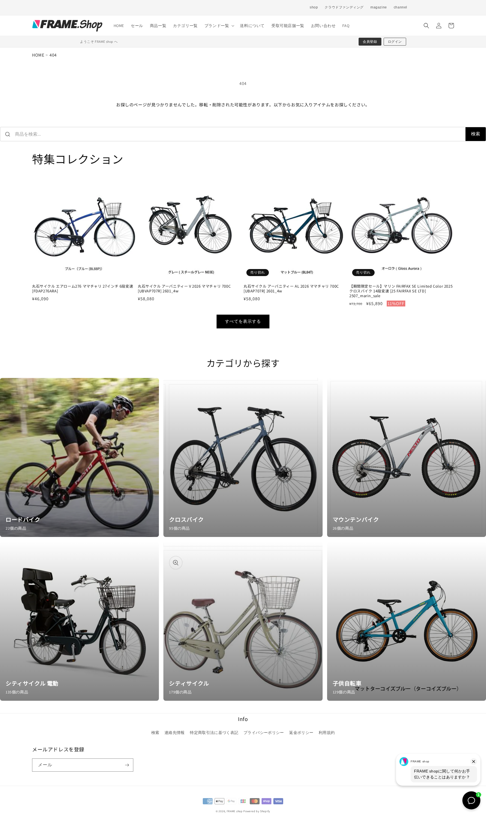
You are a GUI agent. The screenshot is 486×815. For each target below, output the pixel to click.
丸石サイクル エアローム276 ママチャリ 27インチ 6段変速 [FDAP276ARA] (82, 289)
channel (400, 7)
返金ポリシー (301, 732)
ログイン (395, 41)
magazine (378, 7)
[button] (219, 26)
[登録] (127, 765)
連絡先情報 (175, 732)
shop (314, 7)
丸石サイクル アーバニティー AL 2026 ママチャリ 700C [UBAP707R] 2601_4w (291, 289)
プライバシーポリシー (264, 732)
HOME (38, 55)
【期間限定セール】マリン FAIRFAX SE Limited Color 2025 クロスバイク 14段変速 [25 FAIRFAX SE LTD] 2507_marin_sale (401, 291)
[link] (79, 457)
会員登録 (370, 41)
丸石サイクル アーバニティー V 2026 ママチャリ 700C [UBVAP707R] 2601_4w (184, 289)
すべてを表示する (243, 321)
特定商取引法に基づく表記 (214, 732)
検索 (475, 133)
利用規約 (327, 732)
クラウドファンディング (344, 7)
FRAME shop (235, 811)
